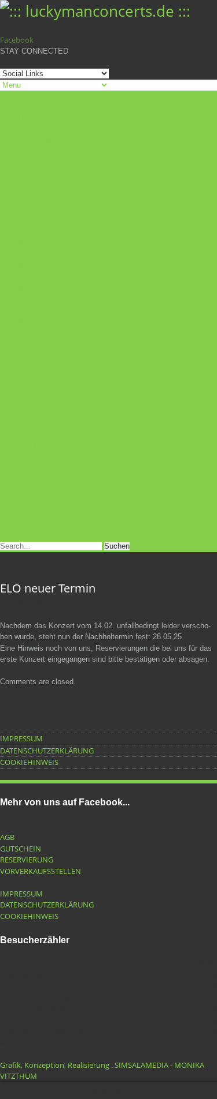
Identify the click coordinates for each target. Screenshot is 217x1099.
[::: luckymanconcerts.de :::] (95, 11)
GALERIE (14, 186)
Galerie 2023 (21, 231)
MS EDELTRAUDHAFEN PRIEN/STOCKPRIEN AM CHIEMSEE (36, 163)
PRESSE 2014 (21, 478)
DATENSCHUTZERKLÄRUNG (47, 750)
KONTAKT (17, 512)
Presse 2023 (20, 388)
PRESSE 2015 (21, 467)
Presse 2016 (20, 456)
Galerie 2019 (21, 265)
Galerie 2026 (21, 197)
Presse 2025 (20, 366)
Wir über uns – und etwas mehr (54, 501)
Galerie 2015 (21, 310)
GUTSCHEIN (20, 523)
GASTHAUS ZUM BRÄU (38, 118)
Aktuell (12, 96)
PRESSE (12, 343)
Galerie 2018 (21, 276)
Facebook (17, 40)
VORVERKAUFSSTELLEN (40, 871)
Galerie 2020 (21, 253)
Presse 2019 (20, 422)
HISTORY (15, 490)
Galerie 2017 (21, 287)
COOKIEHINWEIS (29, 762)
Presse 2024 (20, 377)
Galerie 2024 (21, 220)
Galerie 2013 (21, 332)
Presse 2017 (20, 445)
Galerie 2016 (21, 298)
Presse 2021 (20, 400)
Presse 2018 (20, 433)
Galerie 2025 (21, 208)
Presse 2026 (20, 355)
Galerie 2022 (21, 242)
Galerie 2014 (21, 321)
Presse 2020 (20, 411)
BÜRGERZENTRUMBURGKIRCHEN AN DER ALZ (47, 136)
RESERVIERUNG (26, 535)
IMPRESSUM (21, 738)
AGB (7, 837)
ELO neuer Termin (47, 588)
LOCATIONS (20, 107)
